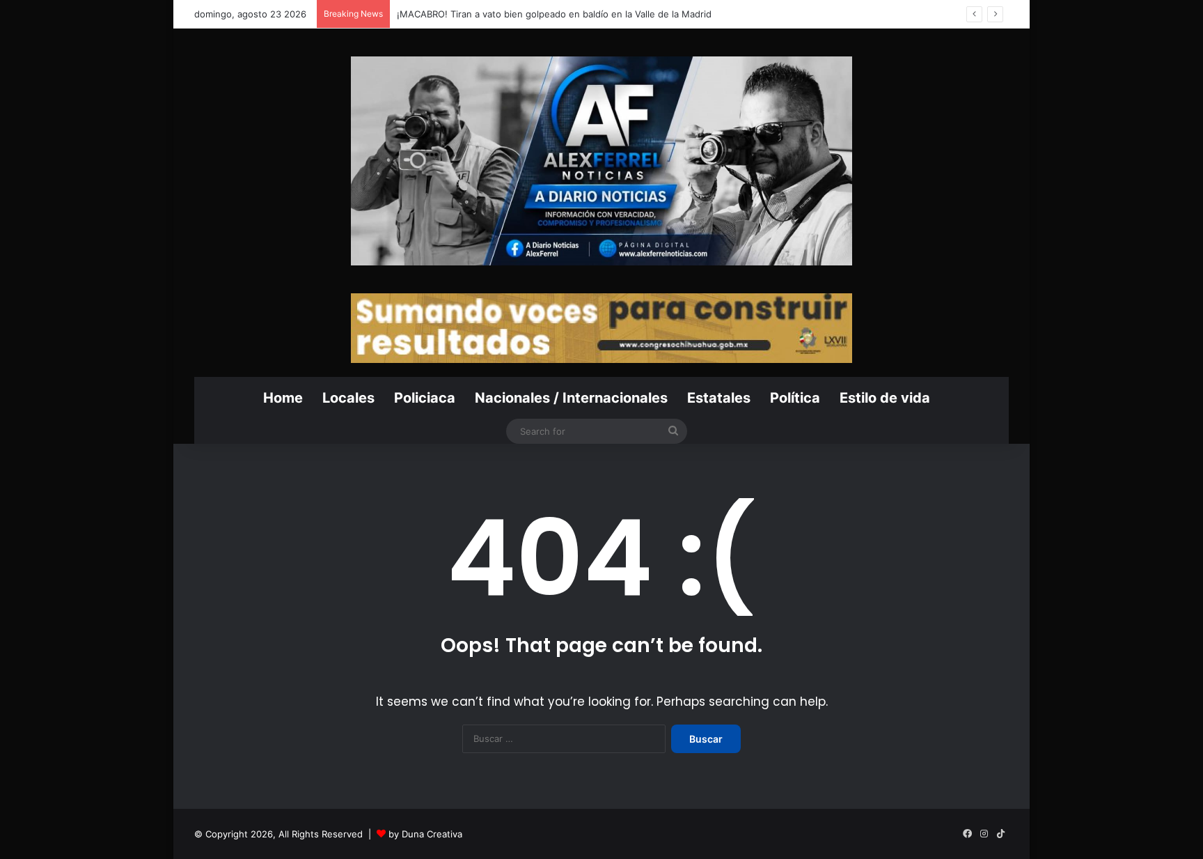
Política (795, 397)
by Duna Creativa (425, 833)
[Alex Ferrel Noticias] (601, 160)
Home (283, 397)
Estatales (718, 397)
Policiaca (424, 397)
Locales (348, 397)
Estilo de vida (885, 397)
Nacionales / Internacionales (571, 397)
